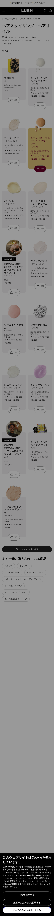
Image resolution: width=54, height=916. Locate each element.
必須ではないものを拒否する (27, 902)
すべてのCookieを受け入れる (27, 910)
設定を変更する (27, 895)
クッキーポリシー (39, 884)
